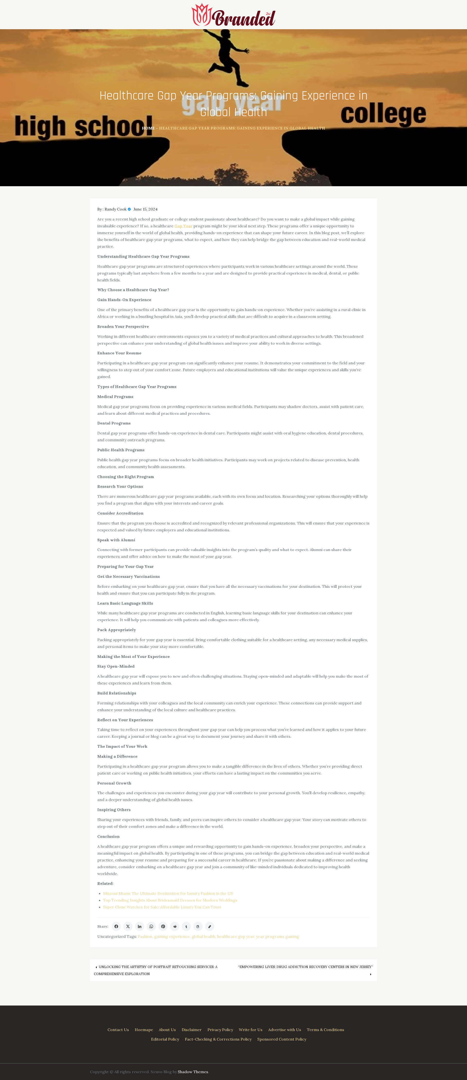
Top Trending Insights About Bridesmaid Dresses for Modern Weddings (170, 900)
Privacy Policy (220, 1029)
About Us (167, 1029)
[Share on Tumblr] (186, 926)
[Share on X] (128, 926)
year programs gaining (277, 936)
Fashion (145, 936)
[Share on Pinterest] (163, 926)
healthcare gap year (235, 936)
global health (203, 936)
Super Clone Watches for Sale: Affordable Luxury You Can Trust (162, 907)
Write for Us (250, 1029)
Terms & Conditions (325, 1029)
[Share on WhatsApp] (151, 926)
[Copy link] (209, 926)
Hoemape (144, 1029)
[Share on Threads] (198, 926)
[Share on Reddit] (174, 926)
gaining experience (172, 936)
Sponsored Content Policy (281, 1039)
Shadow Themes (193, 1071)
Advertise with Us (284, 1029)
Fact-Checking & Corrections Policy (218, 1039)
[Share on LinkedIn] (139, 926)
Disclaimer (192, 1029)
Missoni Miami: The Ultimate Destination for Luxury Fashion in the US (168, 893)
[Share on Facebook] (116, 926)
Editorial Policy (165, 1039)
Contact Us (118, 1029)
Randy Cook (115, 209)
